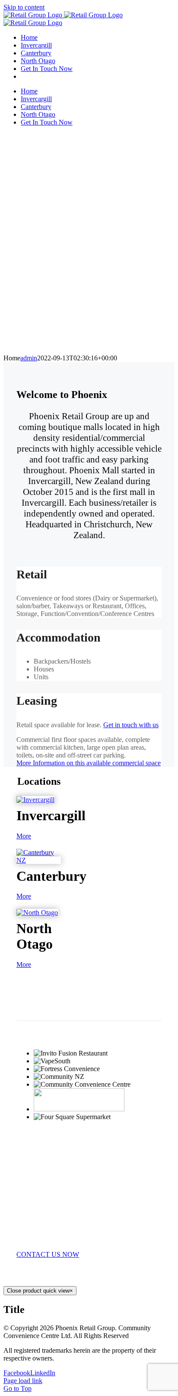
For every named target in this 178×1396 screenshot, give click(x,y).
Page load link (22, 1380)
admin (28, 358)
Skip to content (23, 7)
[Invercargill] (35, 799)
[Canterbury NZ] (38, 860)
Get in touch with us (131, 724)
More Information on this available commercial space (88, 763)
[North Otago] (37, 912)
